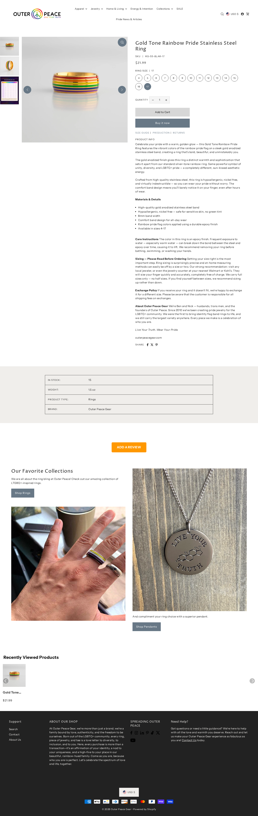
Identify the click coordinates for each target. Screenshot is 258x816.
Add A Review (129, 447)
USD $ (235, 14)
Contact (14, 734)
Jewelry (95, 8)
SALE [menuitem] (180, 8)
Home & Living (115, 8)
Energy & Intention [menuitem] (142, 8)
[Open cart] (247, 14)
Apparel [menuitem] (80, 8)
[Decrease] (153, 100)
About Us (15, 739)
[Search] (222, 14)
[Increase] (166, 100)
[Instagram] (136, 732)
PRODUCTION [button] (161, 132)
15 (234, 78)
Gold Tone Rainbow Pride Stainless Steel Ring (14, 693)
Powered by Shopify (144, 809)
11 (200, 78)
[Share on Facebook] (147, 344)
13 (217, 78)
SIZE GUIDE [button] (142, 132)
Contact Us (189, 740)
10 (191, 78)
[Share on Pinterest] (156, 344)
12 (208, 78)
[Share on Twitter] (152, 344)
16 (139, 86)
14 (225, 78)
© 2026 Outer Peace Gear (116, 809)
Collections (163, 8)
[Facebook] (131, 732)
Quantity (141, 99)
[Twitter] (158, 732)
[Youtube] (132, 740)
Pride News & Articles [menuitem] (129, 19)
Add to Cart (162, 112)
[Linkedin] (142, 732)
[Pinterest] (147, 732)
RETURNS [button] (179, 132)
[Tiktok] (152, 732)
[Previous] (27, 90)
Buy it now (162, 123)
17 (147, 86)
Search (13, 729)
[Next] (122, 90)
